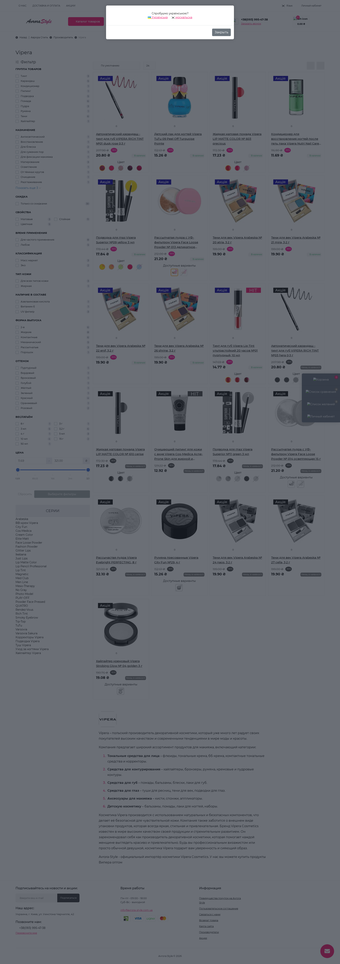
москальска (183, 17)
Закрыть (221, 32)
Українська (159, 17)
